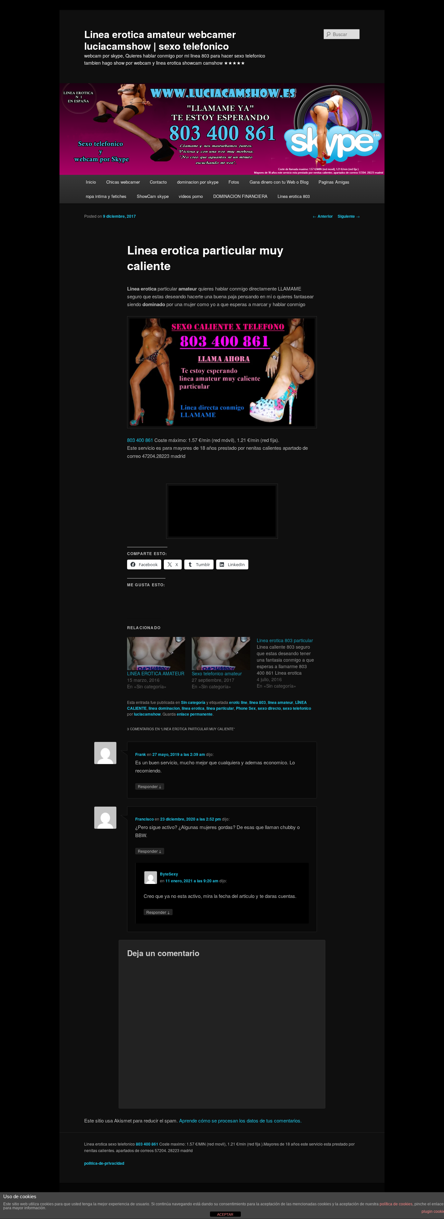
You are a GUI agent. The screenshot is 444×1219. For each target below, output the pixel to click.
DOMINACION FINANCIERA (240, 196)
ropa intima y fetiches (106, 196)
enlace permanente (195, 714)
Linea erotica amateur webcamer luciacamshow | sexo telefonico (160, 40)
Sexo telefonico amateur (217, 673)
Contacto (158, 182)
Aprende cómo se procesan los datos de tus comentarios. (240, 1120)
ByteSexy (169, 874)
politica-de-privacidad (104, 1163)
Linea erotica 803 (294, 196)
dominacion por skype (197, 182)
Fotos (234, 182)
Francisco (144, 819)
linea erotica (193, 708)
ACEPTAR (225, 1214)
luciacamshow (147, 714)
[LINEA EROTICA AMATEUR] (156, 653)
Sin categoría (193, 702)
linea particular (220, 708)
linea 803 (257, 702)
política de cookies (396, 1204)
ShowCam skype (153, 196)
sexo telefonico (297, 708)
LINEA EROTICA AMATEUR (155, 673)
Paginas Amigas (334, 182)
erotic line (238, 702)
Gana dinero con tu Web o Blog (279, 182)
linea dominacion (164, 708)
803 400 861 (140, 439)
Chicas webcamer (123, 182)
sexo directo (269, 708)
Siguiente (349, 216)
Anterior (323, 216)
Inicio (91, 182)
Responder (150, 786)
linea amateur (280, 702)
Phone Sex (246, 708)
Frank (140, 754)
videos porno (191, 196)
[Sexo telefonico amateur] (221, 653)
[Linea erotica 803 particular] (289, 663)
